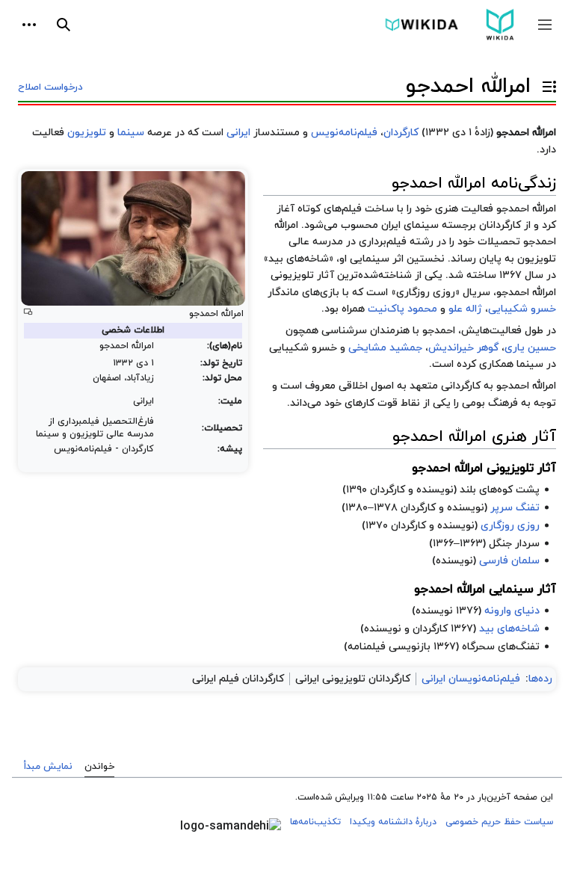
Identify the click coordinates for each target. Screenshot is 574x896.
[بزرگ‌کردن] (28, 312)
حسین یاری (530, 348)
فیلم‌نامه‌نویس (344, 133)
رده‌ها (540, 679)
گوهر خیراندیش (463, 348)
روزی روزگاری (425, 292)
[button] (545, 24)
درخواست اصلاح (50, 87)
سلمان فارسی (509, 561)
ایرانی (238, 133)
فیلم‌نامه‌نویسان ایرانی (471, 679)
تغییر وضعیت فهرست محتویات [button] (545, 93)
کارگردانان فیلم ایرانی (238, 679)
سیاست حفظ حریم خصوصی (499, 822)
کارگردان (401, 133)
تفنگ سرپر (515, 508)
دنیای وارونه (512, 611)
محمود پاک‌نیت (402, 309)
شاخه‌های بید (509, 629)
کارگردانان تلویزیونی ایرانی (352, 679)
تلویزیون (86, 133)
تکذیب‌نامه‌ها (315, 822)
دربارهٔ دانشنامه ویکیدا (393, 822)
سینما (130, 133)
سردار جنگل (514, 544)
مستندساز (276, 133)
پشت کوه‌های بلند (500, 490)
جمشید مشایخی (385, 348)
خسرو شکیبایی (522, 309)
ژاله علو (465, 309)
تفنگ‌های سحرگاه (501, 647)
